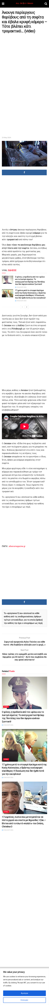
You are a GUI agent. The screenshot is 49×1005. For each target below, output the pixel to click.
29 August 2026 (21, 287)
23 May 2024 (6, 137)
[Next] (27, 307)
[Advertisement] (24, 59)
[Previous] (22, 307)
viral (6, 707)
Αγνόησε (24, 993)
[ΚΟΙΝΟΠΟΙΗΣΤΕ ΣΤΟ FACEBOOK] (24, 172)
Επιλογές (24, 1000)
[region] (24, 986)
